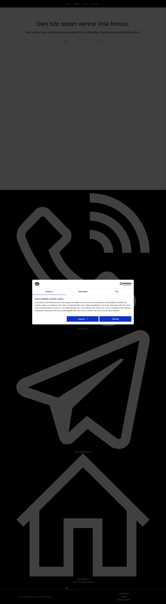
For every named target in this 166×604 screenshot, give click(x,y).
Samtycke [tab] (49, 291)
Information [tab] (83, 291)
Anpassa (81, 319)
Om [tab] (116, 291)
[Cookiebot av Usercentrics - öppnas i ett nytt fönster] (121, 284)
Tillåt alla (115, 319)
